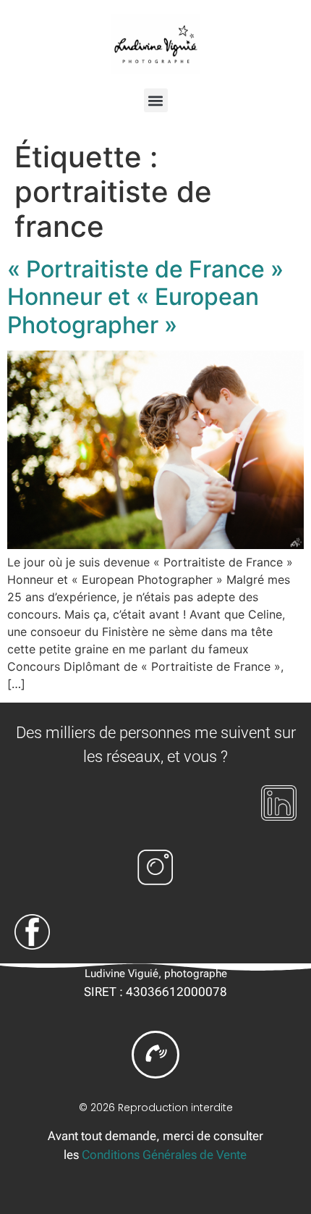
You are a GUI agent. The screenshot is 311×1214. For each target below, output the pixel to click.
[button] (156, 100)
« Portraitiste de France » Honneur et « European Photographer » (145, 297)
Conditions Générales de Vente (164, 1154)
